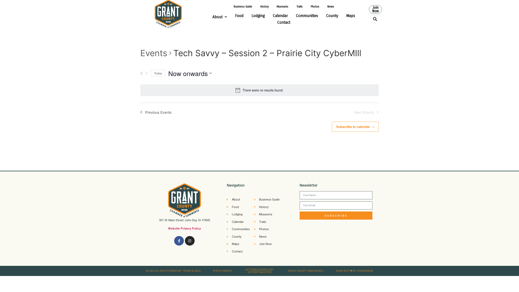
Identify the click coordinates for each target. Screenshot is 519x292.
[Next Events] (147, 73)
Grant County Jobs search (305, 270)
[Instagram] (190, 241)
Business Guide (243, 6)
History (264, 6)
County (332, 16)
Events (153, 53)
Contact (283, 22)
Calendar (280, 16)
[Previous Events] (141, 73)
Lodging (258, 16)
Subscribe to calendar (353, 126)
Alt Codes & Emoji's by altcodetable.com (259, 271)
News (330, 6)
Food (239, 16)
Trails (299, 6)
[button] (375, 9)
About (217, 17)
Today (158, 73)
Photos (315, 6)
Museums (282, 6)
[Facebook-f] (179, 241)
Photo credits (222, 270)
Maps (350, 16)
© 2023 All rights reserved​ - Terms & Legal (173, 270)
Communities (307, 16)
